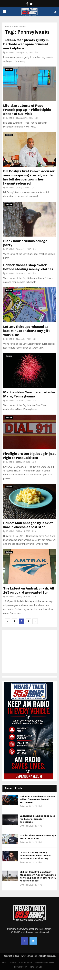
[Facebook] (24, 941)
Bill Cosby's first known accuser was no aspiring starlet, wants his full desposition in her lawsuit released (29, 177)
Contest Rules (25, 963)
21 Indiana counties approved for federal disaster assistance (37, 818)
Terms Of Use (36, 967)
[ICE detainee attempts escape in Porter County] (10, 839)
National (9, 69)
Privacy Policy (20, 967)
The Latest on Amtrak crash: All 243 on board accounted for (28, 590)
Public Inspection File (44, 963)
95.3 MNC (10, 52)
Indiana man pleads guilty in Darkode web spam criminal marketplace (26, 44)
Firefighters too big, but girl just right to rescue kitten (29, 456)
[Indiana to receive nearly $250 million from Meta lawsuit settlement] (10, 800)
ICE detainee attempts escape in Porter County (38, 837)
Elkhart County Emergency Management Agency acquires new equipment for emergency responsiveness (38, 876)
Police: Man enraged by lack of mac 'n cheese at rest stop (28, 525)
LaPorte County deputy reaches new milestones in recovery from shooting (35, 855)
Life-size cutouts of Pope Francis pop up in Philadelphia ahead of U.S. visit (27, 110)
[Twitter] (33, 941)
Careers (12, 963)
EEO (4, 963)
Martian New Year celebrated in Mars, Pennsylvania (29, 394)
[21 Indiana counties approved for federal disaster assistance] (10, 819)
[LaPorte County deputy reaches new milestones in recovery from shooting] (10, 856)
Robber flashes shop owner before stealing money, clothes (28, 267)
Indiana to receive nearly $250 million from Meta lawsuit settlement (38, 799)
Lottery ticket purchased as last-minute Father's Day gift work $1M (26, 331)
